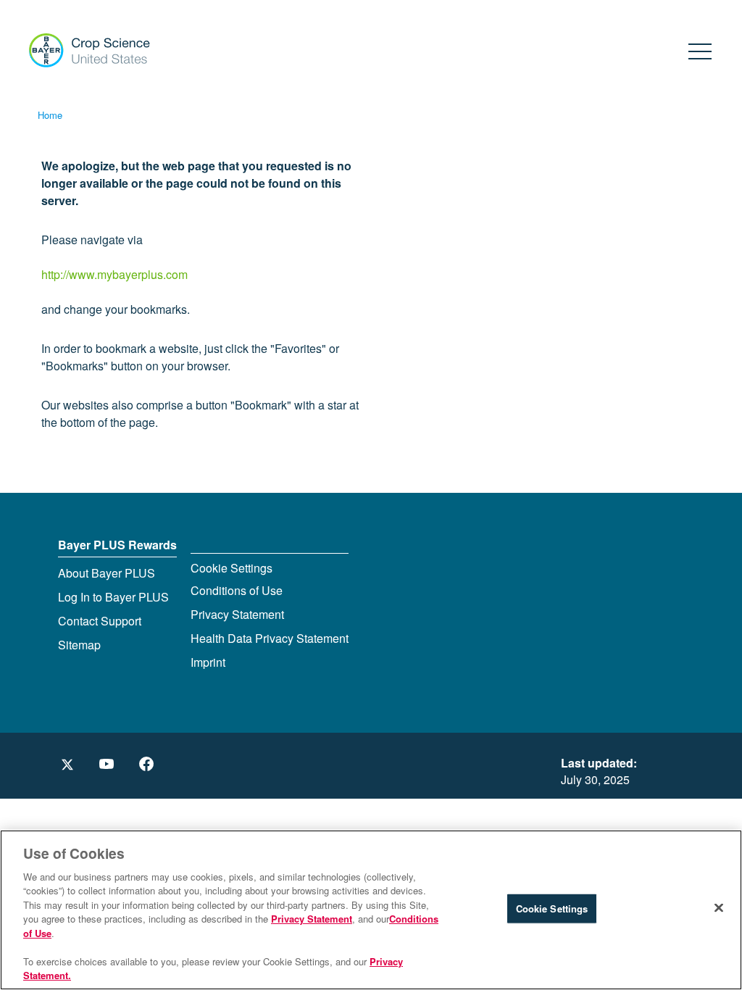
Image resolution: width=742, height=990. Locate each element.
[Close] (719, 908)
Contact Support (99, 620)
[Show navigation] (700, 49)
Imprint (208, 662)
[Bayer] (82, 46)
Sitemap (79, 644)
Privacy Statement (237, 614)
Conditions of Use (237, 590)
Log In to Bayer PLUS (113, 596)
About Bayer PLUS (106, 573)
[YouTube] (109, 764)
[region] (371, 910)
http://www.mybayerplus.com (114, 274)
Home (50, 115)
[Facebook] (147, 764)
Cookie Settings (231, 568)
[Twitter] (67, 764)
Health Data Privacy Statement (270, 638)
